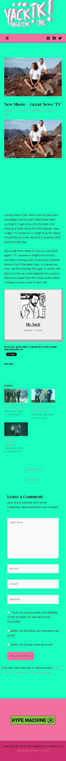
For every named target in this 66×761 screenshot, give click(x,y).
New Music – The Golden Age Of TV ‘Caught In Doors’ (41, 407)
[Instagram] (48, 38)
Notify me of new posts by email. (31, 644)
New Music (38, 110)
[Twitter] (60, 38)
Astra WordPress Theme (33, 750)
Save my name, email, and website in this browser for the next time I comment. (32, 617)
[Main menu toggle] (7, 38)
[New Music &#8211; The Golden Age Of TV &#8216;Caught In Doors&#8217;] (43, 396)
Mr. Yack (33, 324)
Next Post (33, 479)
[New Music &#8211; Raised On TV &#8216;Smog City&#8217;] (16, 396)
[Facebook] (54, 38)
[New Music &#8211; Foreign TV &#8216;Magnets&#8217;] (16, 429)
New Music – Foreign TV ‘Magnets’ (11, 441)
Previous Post (33, 470)
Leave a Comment (16, 110)
